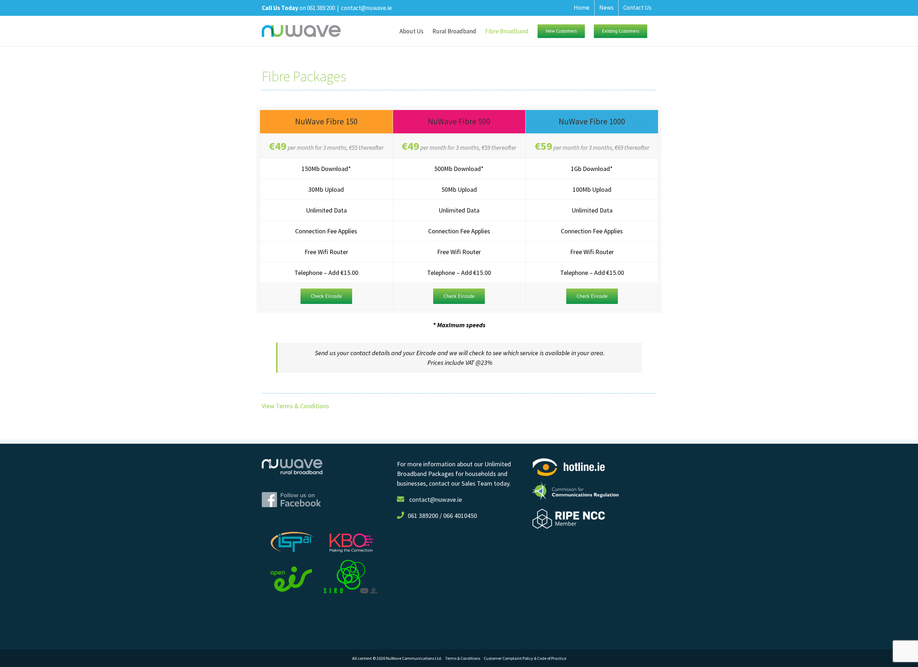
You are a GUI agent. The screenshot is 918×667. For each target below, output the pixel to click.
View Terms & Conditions (295, 406)
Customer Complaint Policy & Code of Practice (525, 658)
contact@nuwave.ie (366, 8)
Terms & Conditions (464, 658)
